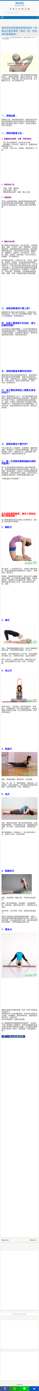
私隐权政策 (19, 1384)
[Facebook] (5, 1388)
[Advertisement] (17, 46)
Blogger (24, 1314)
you (28, 8)
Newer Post (5, 1240)
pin (19, 8)
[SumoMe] (34, 1388)
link (22, 8)
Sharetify (19, 3)
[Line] (24, 1388)
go (16, 8)
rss (25, 8)
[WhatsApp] (15, 1388)
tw (13, 8)
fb (10, 8)
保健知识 (7, 37)
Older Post (33, 1240)
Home (3, 37)
